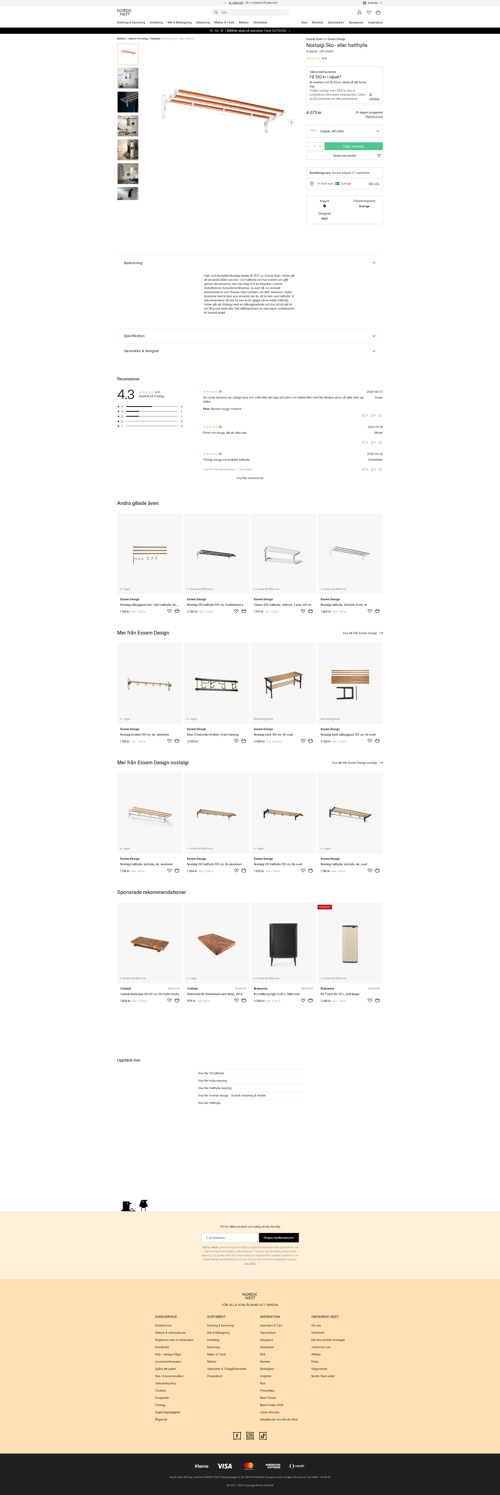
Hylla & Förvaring (138, 38)
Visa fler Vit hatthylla (211, 1073)
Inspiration (375, 22)
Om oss (316, 1325)
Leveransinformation (168, 1361)
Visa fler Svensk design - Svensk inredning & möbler (232, 1095)
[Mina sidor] (359, 12)
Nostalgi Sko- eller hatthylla (178, 38)
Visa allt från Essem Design (360, 633)
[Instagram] (250, 1435)
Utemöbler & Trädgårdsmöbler (226, 1368)
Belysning (203, 22)
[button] (316, 58)
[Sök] (216, 12)
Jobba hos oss (320, 1347)
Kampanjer (356, 22)
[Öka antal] (320, 146)
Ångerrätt (161, 1419)
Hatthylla (155, 38)
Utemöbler (260, 22)
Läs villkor (250, 1263)
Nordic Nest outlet (323, 1376)
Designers (266, 1340)
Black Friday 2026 (271, 1405)
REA (262, 1354)
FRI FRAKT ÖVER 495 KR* (253, 2)
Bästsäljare (267, 1368)
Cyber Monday (269, 1412)
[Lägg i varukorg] (177, 610)
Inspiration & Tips (271, 1325)
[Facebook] (237, 1435)
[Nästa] (291, 122)
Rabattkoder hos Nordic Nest (279, 1419)
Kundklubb (162, 1347)
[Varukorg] (378, 12)
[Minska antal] (309, 146)
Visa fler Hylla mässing (212, 1080)
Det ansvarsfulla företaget (328, 1340)
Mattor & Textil (224, 22)
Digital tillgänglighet (167, 1412)
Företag (160, 1405)
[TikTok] (262, 1435)
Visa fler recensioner (250, 478)
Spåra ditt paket (165, 1368)
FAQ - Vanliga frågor (168, 1354)
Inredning (156, 22)
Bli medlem (374, 96)
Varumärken (336, 22)
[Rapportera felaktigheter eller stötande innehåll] (380, 415)
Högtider (265, 1376)
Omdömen (318, 1332)
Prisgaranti (162, 1397)
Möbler (244, 22)
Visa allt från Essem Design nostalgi (354, 762)
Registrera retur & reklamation (174, 1340)
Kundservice (163, 1325)
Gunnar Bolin (314, 39)
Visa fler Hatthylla (209, 1103)
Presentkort (214, 1376)
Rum (304, 22)
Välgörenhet (319, 1368)
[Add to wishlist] (169, 611)
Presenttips (267, 1390)
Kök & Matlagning (180, 22)
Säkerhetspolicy (165, 1383)
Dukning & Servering (131, 22)
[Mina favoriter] (368, 12)
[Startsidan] (124, 12)
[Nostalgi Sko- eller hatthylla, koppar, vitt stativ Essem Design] (221, 122)
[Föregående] (152, 122)
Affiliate (316, 1354)
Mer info (374, 183)
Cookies (160, 1390)
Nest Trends (268, 1397)
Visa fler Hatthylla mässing (214, 1088)
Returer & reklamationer (170, 1332)
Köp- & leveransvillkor (169, 1376)
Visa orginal (246, 469)
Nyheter (317, 22)
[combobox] (373, 3)
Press (315, 1361)
